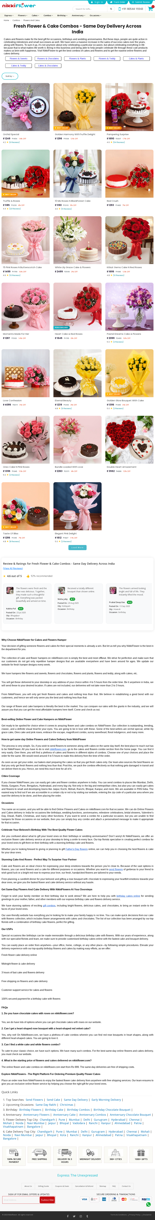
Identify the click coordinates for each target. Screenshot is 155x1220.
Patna (138, 1123)
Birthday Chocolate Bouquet (112, 1109)
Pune (62, 1119)
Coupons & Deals (62, 1186)
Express (8, 15)
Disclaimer (147, 1215)
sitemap (102, 1186)
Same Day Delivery (76, 1099)
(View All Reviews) (13, 568)
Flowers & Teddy (107, 58)
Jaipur (52, 1123)
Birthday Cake (54, 1109)
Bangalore (33, 1126)
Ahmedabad (122, 1123)
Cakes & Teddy (18, 65)
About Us (28, 1186)
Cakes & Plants (136, 58)
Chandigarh (47, 1119)
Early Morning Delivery (106, 1099)
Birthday (61, 15)
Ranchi (93, 1123)
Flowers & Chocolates (48, 58)
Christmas (66, 1104)
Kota (63, 1135)
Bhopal (64, 1123)
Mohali (7, 1123)
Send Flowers (34, 1099)
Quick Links (10, 1092)
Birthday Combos (78, 1109)
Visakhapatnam (13, 1126)
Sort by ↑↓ (10, 76)
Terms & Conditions (118, 1215)
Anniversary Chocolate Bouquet (130, 1114)
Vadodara (79, 1123)
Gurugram (100, 1119)
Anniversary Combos (92, 1114)
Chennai (134, 1119)
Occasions (95, 15)
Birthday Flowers (30, 1109)
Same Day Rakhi (46, 1104)
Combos (48, 15)
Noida (19, 1123)
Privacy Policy (134, 1215)
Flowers (22, 15)
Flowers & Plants (77, 58)
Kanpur (106, 1123)
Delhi (86, 1119)
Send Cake (53, 1099)
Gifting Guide (43, 1186)
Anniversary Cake (64, 1114)
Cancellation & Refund (84, 1186)
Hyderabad (118, 1119)
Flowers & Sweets (18, 58)
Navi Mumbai (35, 1123)
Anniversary (78, 15)
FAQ (114, 1186)
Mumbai (74, 1119)
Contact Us (126, 1186)
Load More (77, 547)
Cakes (35, 15)
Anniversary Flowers (36, 1114)
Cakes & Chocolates (48, 65)
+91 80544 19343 (132, 9)
